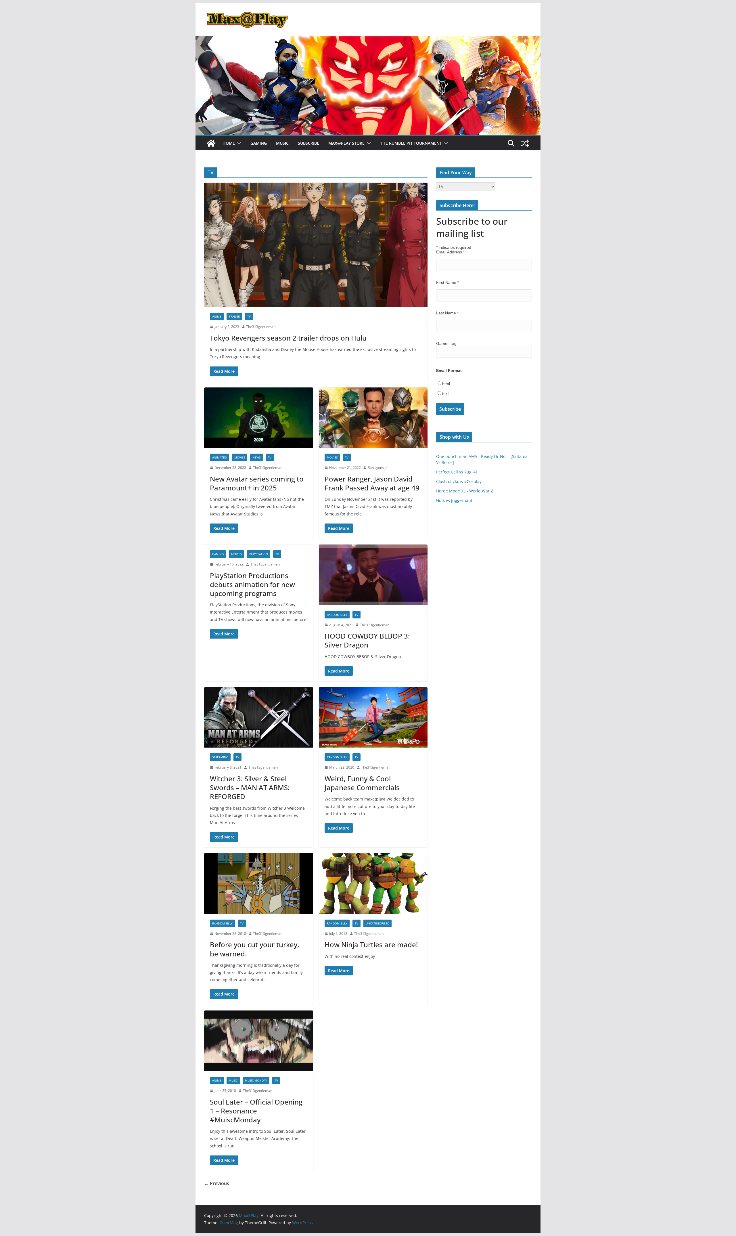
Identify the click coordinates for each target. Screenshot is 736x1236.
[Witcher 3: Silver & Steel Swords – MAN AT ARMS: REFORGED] (258, 717)
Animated (219, 457)
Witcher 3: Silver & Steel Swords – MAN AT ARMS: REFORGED (250, 787)
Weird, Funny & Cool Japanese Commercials (362, 783)
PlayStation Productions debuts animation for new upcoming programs (252, 584)
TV (249, 316)
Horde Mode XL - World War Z (464, 491)
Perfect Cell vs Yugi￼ (456, 472)
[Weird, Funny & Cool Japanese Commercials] (373, 717)
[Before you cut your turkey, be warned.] (258, 883)
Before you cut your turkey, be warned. (254, 949)
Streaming (220, 757)
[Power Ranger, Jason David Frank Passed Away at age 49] (373, 417)
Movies (239, 457)
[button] (238, 143)
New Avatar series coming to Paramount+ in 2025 (257, 483)
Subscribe (308, 143)
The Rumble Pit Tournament (411, 143)
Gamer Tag (446, 343)
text (445, 393)
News (256, 457)
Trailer (234, 316)
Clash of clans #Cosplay (459, 481)
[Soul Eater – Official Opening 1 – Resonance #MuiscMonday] (258, 1040)
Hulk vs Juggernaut (454, 500)
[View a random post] (525, 143)
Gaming (258, 143)
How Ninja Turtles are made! (371, 944)
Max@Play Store (346, 143)
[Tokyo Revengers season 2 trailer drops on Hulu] (316, 245)
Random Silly (337, 615)
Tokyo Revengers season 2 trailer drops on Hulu (288, 338)
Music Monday (256, 1080)
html (446, 383)
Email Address (450, 252)
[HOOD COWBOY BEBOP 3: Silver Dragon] (373, 575)
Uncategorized (377, 923)
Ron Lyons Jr (377, 467)
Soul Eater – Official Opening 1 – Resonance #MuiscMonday (256, 1110)
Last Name (447, 313)
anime (216, 316)
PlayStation (258, 554)
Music (282, 143)
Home (229, 143)
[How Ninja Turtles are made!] (373, 883)
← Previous (216, 1183)
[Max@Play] (211, 143)
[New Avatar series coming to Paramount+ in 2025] (258, 417)
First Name (447, 282)
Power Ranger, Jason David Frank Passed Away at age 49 (372, 483)
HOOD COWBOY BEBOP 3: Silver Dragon (367, 640)
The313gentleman (260, 326)
